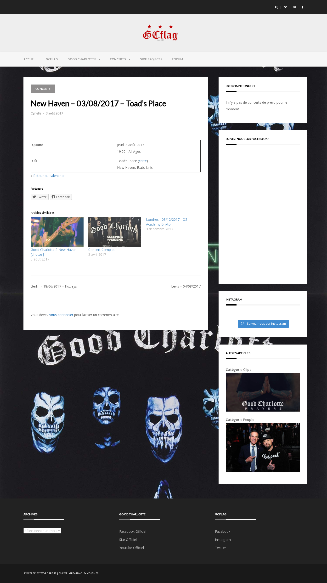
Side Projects (151, 59)
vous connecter (61, 314)
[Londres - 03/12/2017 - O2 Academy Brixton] (175, 224)
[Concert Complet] (114, 232)
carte (143, 160)
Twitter (220, 547)
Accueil (29, 59)
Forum (177, 59)
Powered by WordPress (39, 573)
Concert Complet (101, 249)
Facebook (222, 531)
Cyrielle (36, 113)
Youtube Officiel (131, 547)
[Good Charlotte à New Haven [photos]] (57, 232)
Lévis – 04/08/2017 (186, 286)
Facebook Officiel (132, 531)
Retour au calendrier (49, 175)
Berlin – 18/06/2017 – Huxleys (54, 286)
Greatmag (76, 573)
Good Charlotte (82, 59)
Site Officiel (128, 539)
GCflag (52, 59)
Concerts (118, 59)
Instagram (223, 539)
